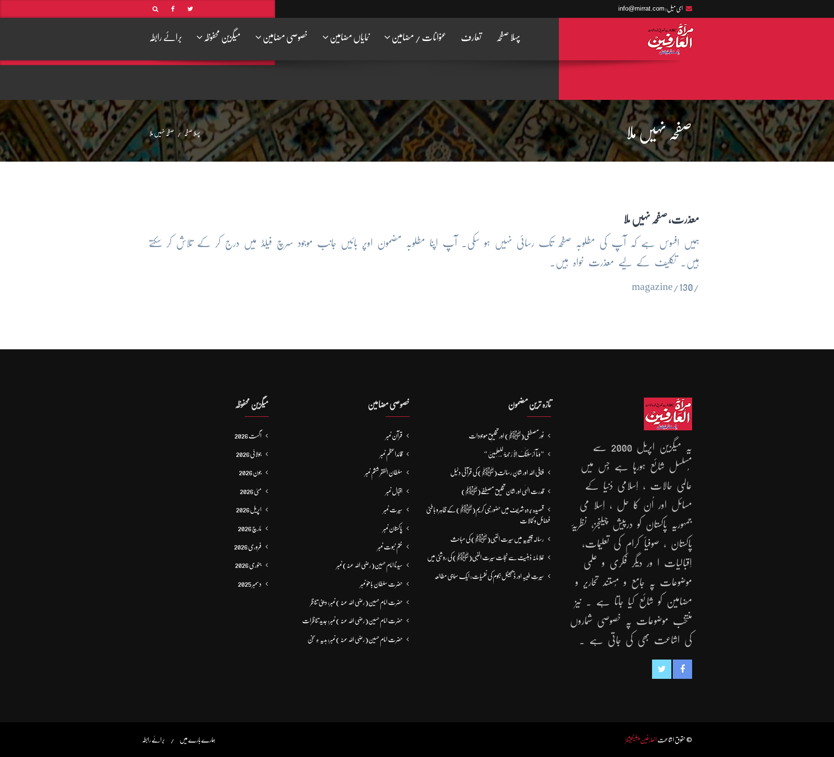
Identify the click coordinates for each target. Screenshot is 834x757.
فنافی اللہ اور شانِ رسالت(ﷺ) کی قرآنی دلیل (497, 472)
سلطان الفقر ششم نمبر (384, 472)
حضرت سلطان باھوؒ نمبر (381, 584)
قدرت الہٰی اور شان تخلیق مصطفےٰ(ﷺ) (502, 491)
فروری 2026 (248, 547)
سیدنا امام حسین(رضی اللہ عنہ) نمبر (369, 565)
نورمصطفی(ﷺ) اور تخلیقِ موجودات (506, 436)
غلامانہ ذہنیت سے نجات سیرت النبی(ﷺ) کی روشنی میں (485, 557)
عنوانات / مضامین (418, 37)
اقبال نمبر (394, 491)
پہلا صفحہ (508, 37)
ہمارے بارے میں (197, 740)
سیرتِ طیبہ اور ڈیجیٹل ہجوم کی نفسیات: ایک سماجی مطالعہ (489, 576)
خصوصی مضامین (285, 37)
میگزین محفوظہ (222, 37)
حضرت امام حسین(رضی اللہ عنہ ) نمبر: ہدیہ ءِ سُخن (355, 639)
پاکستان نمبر (393, 528)
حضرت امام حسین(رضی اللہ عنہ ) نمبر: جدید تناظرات (352, 620)
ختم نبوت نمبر (390, 547)
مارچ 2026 (250, 528)
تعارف (471, 37)
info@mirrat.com (641, 8)
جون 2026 (250, 472)
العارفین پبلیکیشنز (641, 740)
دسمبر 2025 (250, 584)
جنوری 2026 (248, 565)
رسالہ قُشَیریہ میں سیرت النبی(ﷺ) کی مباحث (497, 539)
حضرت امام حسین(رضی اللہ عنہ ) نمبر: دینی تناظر (356, 602)
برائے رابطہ (165, 37)
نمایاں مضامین (349, 37)
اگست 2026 (248, 436)
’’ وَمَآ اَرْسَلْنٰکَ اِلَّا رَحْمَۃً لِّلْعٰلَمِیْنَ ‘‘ (514, 454)
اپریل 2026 (249, 509)
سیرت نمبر (393, 509)
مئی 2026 (251, 491)
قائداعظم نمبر (391, 454)
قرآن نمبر (394, 436)
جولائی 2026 (249, 454)
